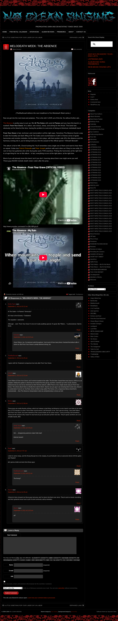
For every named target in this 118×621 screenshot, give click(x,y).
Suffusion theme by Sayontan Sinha (106, 611)
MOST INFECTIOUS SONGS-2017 (101, 211)
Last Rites (93, 329)
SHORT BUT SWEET (96, 257)
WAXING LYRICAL (96, 277)
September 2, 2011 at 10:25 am (23, 337)
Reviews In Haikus (96, 249)
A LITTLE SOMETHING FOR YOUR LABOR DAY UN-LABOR (23, 37)
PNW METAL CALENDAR (18, 32)
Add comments (78, 49)
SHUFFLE (93, 259)
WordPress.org (95, 104)
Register (93, 94)
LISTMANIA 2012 (95, 147)
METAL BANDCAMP (96, 331)
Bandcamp (93, 301)
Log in (92, 97)
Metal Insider (94, 334)
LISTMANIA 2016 (95, 157)
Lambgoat (93, 326)
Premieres (93, 241)
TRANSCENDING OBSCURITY (100, 352)
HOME (4, 32)
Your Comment (12, 535)
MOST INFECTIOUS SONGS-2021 (101, 221)
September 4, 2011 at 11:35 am (17, 492)
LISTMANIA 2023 (95, 175)
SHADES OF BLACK (96, 254)
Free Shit (93, 137)
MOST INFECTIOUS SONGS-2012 (101, 198)
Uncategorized (94, 274)
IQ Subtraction (94, 142)
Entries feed (94, 99)
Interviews (93, 139)
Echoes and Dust (95, 316)
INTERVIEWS (34, 32)
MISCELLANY (94, 185)
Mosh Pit (93, 188)
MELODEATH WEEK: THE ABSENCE (33, 46)
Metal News (94, 183)
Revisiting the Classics (97, 251)
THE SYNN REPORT (96, 272)
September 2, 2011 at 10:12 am (18, 306)
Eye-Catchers (94, 132)
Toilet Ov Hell (94, 349)
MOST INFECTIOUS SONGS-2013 (101, 200)
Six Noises (93, 339)
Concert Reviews (95, 127)
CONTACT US (81, 32)
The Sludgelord (95, 346)
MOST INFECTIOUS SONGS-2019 (101, 216)
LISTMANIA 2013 (95, 149)
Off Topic (93, 236)
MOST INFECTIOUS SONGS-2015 (101, 206)
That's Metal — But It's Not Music (100, 264)
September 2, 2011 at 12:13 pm (18, 375)
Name (11, 565)
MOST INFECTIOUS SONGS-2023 (101, 226)
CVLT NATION (94, 308)
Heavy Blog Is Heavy (96, 321)
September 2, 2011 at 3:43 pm (23, 428)
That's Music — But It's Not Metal (100, 267)
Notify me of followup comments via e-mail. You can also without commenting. (50, 588)
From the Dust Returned (97, 318)
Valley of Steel (94, 357)
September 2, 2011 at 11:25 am (17, 358)
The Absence (8, 123)
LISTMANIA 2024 (95, 178)
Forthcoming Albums (96, 134)
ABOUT (71, 32)
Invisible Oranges (95, 324)
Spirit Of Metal (94, 341)
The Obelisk (94, 344)
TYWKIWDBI (94, 354)
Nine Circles (94, 336)
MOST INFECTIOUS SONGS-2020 (101, 218)
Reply (78, 330)
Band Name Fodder (96, 119)
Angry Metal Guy (95, 298)
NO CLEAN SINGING (15, 611)
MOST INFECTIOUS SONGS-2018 (101, 213)
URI (12, 576)
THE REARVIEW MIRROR (98, 269)
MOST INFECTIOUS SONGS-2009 (101, 190)
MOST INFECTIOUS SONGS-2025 (101, 231)
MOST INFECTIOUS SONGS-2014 (101, 203)
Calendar (93, 124)
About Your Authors (96, 114)
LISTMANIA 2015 (95, 155)
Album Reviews (17, 49)
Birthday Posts (94, 121)
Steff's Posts (94, 262)
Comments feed (95, 102)
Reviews (93, 246)
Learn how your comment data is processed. (41, 598)
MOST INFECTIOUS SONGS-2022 (101, 223)
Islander (14, 294)
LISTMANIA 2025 (95, 180)
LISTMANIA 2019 (95, 165)
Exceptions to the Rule (97, 129)
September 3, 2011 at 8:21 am (23, 473)
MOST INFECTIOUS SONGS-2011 (101, 195)
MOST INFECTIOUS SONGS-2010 (101, 193)
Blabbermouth (94, 303)
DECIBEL (93, 313)
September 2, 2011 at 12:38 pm (18, 403)
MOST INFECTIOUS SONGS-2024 (101, 229)
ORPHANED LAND (76, 37)
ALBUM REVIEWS (48, 32)
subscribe (61, 588)
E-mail (11, 570)
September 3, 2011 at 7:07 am (17, 451)
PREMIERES (61, 32)
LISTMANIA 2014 (95, 152)
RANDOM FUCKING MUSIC (99, 244)
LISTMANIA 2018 (95, 162)
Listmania (93, 144)
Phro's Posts (94, 239)
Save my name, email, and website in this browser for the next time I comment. (27, 584)
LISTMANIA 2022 (95, 172)
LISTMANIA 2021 (95, 170)
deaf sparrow (94, 311)
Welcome (93, 280)
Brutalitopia (94, 306)
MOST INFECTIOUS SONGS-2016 (101, 208)
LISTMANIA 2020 (95, 167)
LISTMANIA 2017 (95, 160)
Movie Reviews (95, 234)
